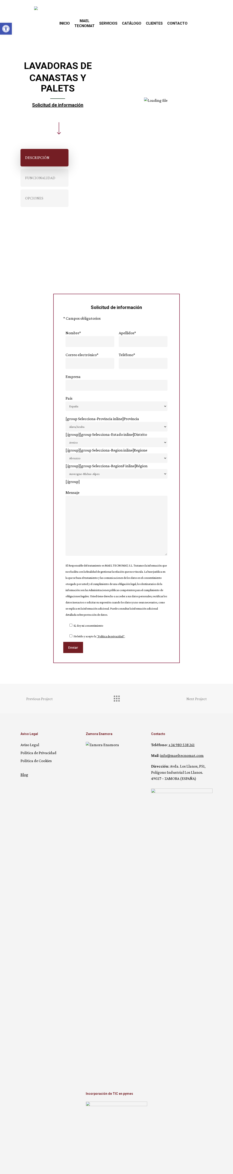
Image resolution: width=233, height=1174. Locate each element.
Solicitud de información (57, 105)
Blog (24, 774)
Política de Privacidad (38, 752)
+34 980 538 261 (181, 745)
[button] (44, 157)
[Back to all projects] (116, 697)
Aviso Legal (29, 745)
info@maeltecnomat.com (182, 755)
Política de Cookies (36, 760)
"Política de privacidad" (111, 636)
